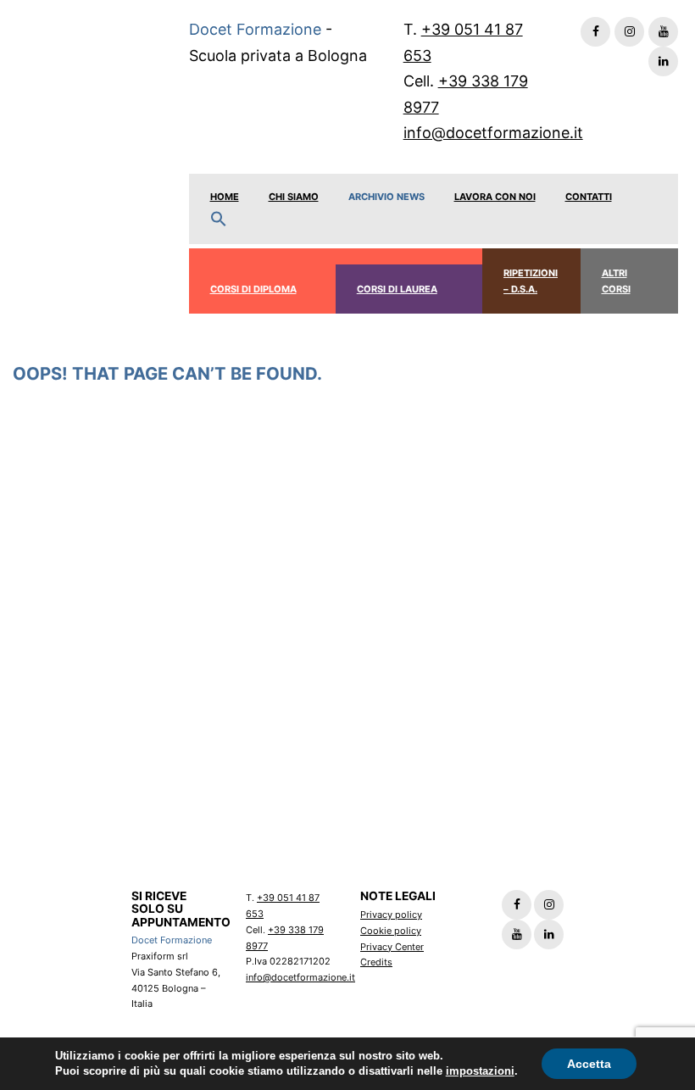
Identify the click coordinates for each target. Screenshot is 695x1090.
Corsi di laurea (397, 289)
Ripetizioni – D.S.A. (530, 281)
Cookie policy (390, 931)
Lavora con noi (495, 197)
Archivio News (386, 197)
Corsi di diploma (253, 289)
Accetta (589, 1064)
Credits (376, 962)
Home (224, 197)
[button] (218, 219)
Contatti (588, 197)
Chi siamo (294, 197)
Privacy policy (391, 914)
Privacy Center (392, 947)
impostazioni (480, 1071)
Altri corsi (616, 281)
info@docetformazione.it (493, 133)
